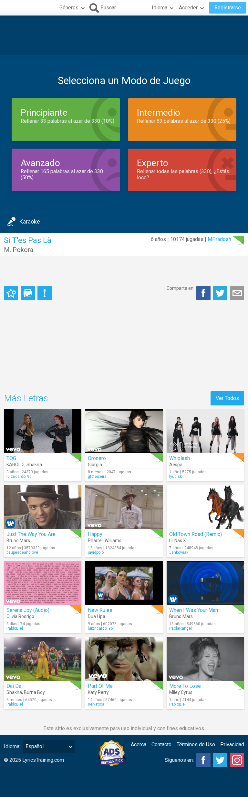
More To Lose (185, 686)
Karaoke (29, 221)
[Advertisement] (124, 35)
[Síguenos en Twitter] (220, 760)
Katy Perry (98, 692)
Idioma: (12, 746)
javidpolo (96, 552)
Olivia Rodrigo (20, 616)
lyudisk (175, 476)
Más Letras (26, 398)
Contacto (161, 744)
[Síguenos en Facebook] (203, 760)
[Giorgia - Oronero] (124, 431)
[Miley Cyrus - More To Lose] (205, 659)
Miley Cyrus (180, 692)
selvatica (96, 704)
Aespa (175, 464)
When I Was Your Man (193, 610)
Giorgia (95, 464)
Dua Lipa (96, 616)
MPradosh (219, 239)
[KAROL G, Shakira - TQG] (42, 431)
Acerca (138, 744)
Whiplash (179, 458)
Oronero (97, 458)
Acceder (188, 8)
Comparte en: (180, 288)
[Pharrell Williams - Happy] (124, 507)
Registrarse (227, 8)
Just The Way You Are (31, 534)
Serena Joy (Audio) (27, 610)
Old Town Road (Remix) (195, 534)
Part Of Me (100, 686)
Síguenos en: (179, 760)
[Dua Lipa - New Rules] (124, 583)
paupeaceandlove (22, 552)
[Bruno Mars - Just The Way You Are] (42, 507)
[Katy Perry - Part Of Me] (124, 659)
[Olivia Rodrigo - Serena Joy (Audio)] (42, 583)
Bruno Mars (18, 540)
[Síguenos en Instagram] (237, 760)
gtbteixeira (97, 476)
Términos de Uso (196, 744)
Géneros (68, 8)
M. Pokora (18, 250)
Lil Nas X (177, 540)
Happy (95, 534)
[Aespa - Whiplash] (205, 431)
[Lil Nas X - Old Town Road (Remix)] (205, 507)
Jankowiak (178, 552)
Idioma (159, 8)
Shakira (34, 464)
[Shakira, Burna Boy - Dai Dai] (42, 659)
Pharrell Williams (104, 540)
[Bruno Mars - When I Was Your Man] (205, 583)
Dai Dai (14, 686)
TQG (11, 458)
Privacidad (232, 744)
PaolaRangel (180, 628)
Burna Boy (34, 692)
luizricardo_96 (19, 476)
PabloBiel (14, 628)
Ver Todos (227, 398)
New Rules (100, 610)
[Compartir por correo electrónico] (237, 293)
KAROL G (15, 464)
